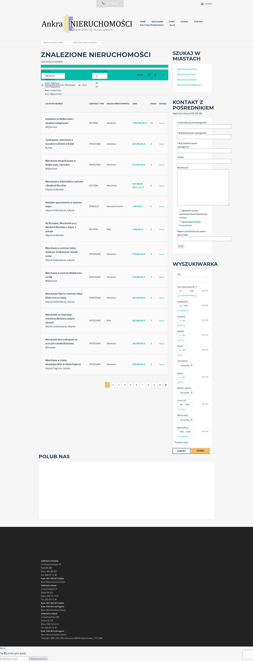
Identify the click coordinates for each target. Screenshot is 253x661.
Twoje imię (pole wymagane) (191, 122)
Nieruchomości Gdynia (187, 69)
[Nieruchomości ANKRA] (87, 24)
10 (160, 385)
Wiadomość (182, 167)
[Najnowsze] (53, 76)
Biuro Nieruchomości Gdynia (53, 634)
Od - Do (205, 290)
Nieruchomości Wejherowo (189, 85)
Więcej (161, 123)
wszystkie (184, 365)
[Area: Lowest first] (53, 90)
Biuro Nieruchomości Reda (53, 582)
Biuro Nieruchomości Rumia (53, 610)
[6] (99, 79)
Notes (3, 648)
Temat (180, 157)
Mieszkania (157, 21)
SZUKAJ (200, 450)
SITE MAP (98, 638)
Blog (172, 25)
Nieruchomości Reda (186, 74)
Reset (182, 450)
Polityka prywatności (152, 25)
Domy (172, 21)
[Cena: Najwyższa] (53, 87)
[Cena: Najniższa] (53, 83)
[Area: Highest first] (53, 94)
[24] (99, 87)
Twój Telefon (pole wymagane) (187, 145)
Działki (184, 21)
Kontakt (198, 21)
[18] (99, 83)
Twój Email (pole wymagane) (191, 132)
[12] (99, 76)
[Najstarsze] (53, 79)
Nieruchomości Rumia (187, 79)
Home (143, 21)
